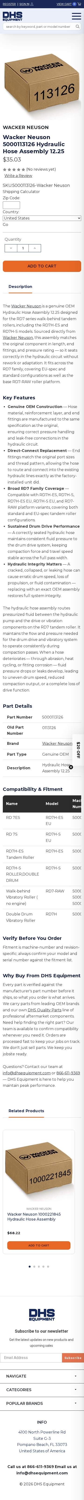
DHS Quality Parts (44, 1010)
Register (9, 4)
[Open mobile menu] (76, 16)
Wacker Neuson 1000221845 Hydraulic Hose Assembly (34, 1216)
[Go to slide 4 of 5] (43, 1267)
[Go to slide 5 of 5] (48, 1267)
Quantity (13, 239)
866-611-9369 (68, 1073)
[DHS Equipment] (42, 1314)
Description (20, 286)
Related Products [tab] (26, 1111)
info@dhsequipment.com (27, 1073)
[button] (78, 750)
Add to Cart (38, 1245)
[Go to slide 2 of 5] (34, 1267)
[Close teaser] (71, 767)
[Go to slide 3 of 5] (39, 1267)
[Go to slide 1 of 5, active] (30, 1267)
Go (5, 224)
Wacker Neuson (26, 306)
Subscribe (73, 1358)
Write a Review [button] (18, 175)
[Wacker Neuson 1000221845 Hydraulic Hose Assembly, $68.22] (39, 1166)
